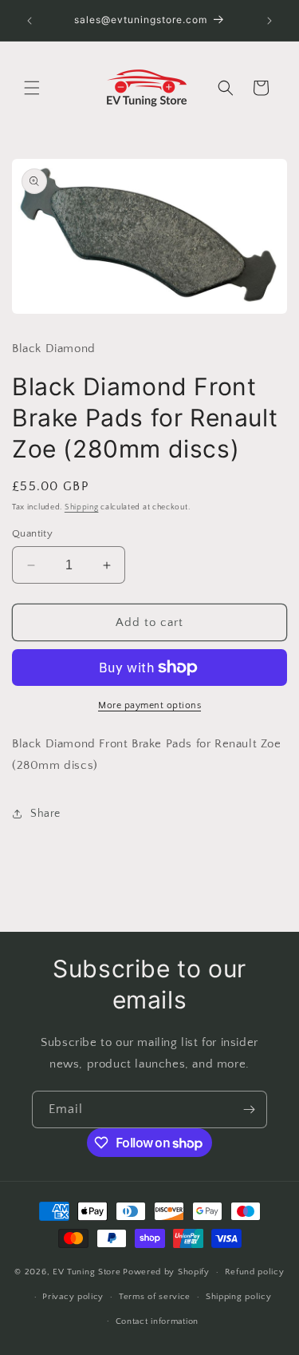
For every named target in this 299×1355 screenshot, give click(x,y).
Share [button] (45, 813)
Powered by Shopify (166, 1272)
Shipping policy (239, 1297)
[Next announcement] (269, 20)
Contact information (157, 1321)
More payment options (149, 705)
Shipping (82, 507)
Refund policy (255, 1272)
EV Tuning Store (87, 1272)
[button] (31, 87)
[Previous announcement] (29, 20)
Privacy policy (73, 1297)
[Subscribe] (248, 1109)
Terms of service (155, 1297)
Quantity (32, 533)
